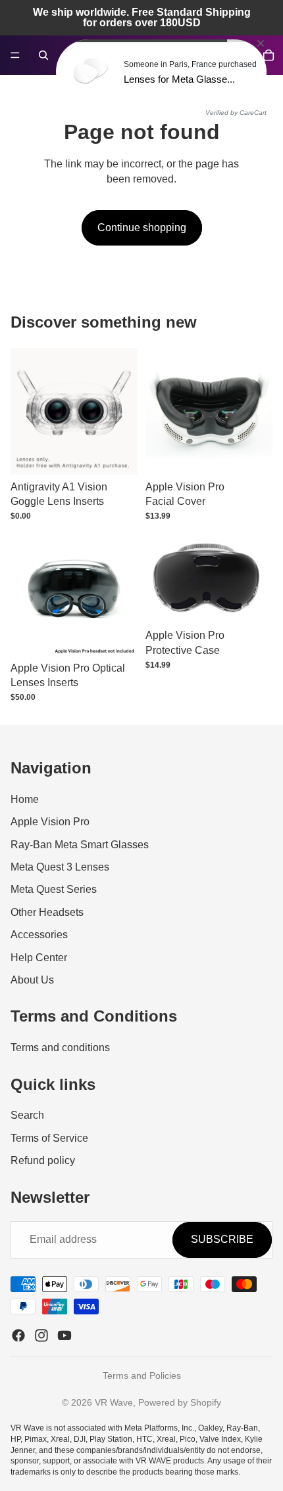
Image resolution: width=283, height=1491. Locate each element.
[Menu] (15, 55)
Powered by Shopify (179, 1402)
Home (25, 799)
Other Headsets (47, 912)
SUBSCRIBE (222, 1239)
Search (27, 1115)
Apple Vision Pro (50, 821)
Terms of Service (49, 1137)
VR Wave (114, 1402)
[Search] (43, 55)
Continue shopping (141, 227)
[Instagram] (41, 1335)
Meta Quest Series (54, 889)
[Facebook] (18, 1335)
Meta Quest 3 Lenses (60, 867)
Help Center (39, 956)
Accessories (39, 934)
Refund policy (43, 1160)
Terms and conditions (60, 1047)
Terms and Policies (142, 1375)
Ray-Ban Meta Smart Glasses (80, 844)
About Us (32, 979)
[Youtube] (64, 1335)
